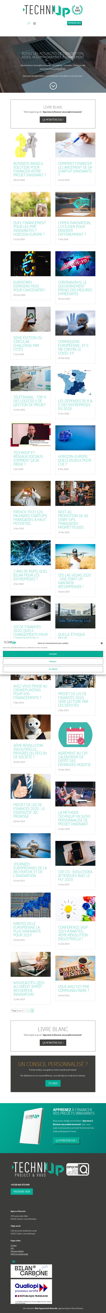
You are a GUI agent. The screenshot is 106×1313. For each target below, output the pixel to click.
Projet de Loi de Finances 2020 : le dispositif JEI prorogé (29, 810)
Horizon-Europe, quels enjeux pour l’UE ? (74, 460)
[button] (101, 643)
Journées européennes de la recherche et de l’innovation (30, 870)
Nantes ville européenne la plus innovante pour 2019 (27, 929)
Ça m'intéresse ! (53, 119)
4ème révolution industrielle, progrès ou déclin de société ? (30, 751)
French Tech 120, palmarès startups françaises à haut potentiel (30, 517)
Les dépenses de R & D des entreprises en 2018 (75, 404)
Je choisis (53, 669)
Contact (14, 1245)
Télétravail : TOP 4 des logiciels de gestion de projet (29, 400)
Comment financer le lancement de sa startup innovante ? (75, 169)
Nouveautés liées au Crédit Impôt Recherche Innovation (28, 988)
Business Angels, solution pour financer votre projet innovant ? (29, 169)
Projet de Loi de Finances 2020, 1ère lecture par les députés (73, 699)
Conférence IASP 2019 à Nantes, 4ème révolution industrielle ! (73, 933)
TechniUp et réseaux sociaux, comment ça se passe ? (28, 458)
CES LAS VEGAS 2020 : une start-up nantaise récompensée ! (74, 581)
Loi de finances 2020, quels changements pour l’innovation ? (30, 632)
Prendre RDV (74, 22)
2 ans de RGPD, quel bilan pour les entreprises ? (30, 575)
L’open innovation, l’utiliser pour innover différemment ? (74, 228)
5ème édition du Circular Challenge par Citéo (27, 343)
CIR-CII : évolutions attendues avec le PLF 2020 (75, 875)
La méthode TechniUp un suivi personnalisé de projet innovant (74, 818)
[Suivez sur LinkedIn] (14, 1261)
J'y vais (53, 1083)
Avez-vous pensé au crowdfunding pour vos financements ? (30, 691)
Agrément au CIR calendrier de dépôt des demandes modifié (74, 759)
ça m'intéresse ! (66, 1140)
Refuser (53, 661)
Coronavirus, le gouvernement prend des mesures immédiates (75, 288)
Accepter (53, 654)
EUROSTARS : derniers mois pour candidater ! (29, 286)
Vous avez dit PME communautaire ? (73, 988)
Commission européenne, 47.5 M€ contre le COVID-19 (73, 347)
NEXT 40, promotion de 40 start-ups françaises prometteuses (73, 519)
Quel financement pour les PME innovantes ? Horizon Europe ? (29, 228)
